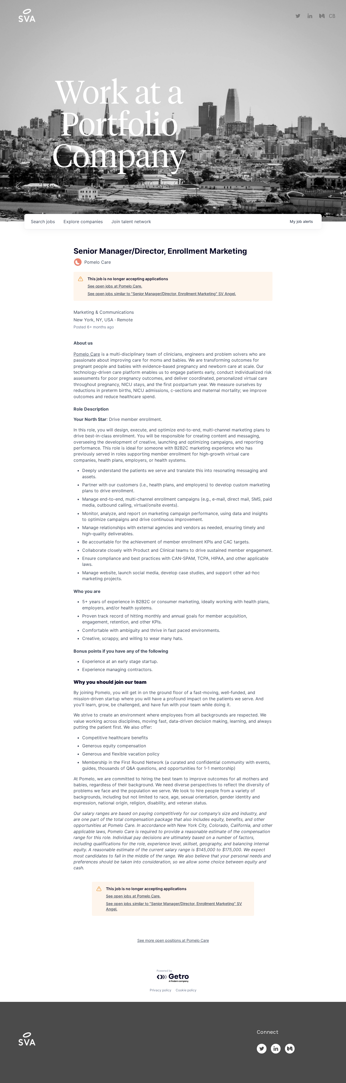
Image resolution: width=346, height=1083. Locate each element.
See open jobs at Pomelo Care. (115, 286)
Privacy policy (160, 990)
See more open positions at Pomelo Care (173, 940)
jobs (43, 221)
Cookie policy (186, 990)
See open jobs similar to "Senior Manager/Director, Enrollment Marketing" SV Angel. (162, 293)
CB (332, 16)
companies (83, 221)
